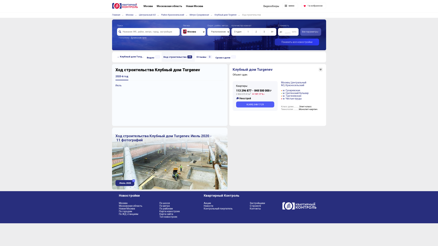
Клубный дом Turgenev (226, 14)
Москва (129, 14)
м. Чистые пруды (292, 98)
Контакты (255, 208)
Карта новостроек (169, 211)
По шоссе (164, 203)
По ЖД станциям (128, 214)
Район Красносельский (172, 14)
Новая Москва (127, 208)
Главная (116, 14)
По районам (166, 208)
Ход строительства (177, 57)
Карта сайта (166, 214)
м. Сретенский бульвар (296, 93)
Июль (118, 85)
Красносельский (295, 85)
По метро (164, 205)
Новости (208, 205)
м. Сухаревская (291, 90)
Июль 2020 (126, 182)
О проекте (255, 205)
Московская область (130, 205)
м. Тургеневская (292, 95)
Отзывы (203, 57)
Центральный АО (147, 14)
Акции (207, 203)
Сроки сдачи (222, 57)
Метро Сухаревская (199, 14)
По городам (125, 211)
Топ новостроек (168, 216)
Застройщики (257, 203)
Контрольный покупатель (218, 208)
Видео (150, 57)
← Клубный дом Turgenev (131, 56)
